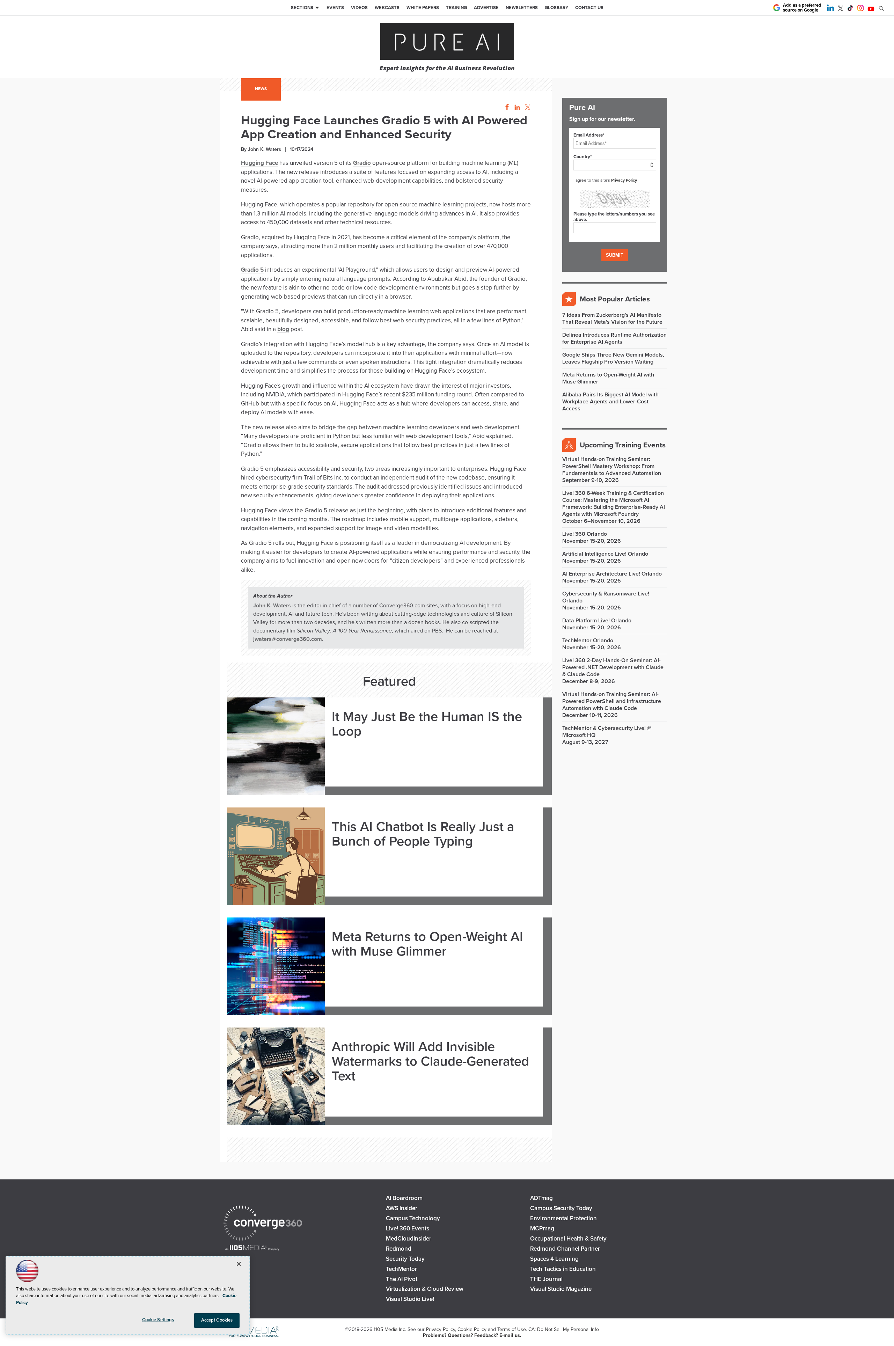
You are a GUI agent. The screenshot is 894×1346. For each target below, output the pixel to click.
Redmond (398, 1248)
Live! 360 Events (407, 1228)
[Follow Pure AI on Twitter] (840, 9)
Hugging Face (259, 163)
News (261, 88)
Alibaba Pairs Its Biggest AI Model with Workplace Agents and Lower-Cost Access (610, 401)
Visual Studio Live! (410, 1299)
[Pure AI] (447, 42)
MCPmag (542, 1228)
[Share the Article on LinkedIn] (516, 107)
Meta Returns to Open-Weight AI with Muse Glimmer (427, 944)
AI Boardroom (404, 1198)
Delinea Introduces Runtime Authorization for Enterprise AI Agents (614, 338)
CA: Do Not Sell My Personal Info (563, 1329)
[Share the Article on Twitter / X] (527, 107)
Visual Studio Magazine (561, 1289)
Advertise (486, 7)
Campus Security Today (561, 1208)
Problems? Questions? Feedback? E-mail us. (472, 1335)
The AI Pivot (401, 1279)
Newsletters (522, 7)
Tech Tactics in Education (563, 1269)
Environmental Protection (563, 1218)
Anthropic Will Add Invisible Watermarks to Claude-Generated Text (430, 1061)
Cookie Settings (158, 1320)
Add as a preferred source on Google (802, 8)
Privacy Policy (624, 180)
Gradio (362, 163)
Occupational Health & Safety (568, 1238)
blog (283, 329)
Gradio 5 (252, 269)
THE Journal (546, 1279)
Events (335, 7)
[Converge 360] (263, 1224)
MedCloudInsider (408, 1238)
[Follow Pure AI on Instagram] (860, 9)
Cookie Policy (471, 1329)
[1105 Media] (252, 1248)
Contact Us (589, 7)
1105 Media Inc (389, 1329)
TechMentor (401, 1269)
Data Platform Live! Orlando (596, 620)
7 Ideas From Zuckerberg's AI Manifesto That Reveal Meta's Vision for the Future (612, 318)
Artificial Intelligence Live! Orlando (605, 553)
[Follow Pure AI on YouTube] (870, 9)
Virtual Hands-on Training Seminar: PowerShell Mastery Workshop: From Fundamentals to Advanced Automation (611, 466)
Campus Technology (413, 1218)
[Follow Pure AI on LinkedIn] (830, 9)
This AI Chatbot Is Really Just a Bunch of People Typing (423, 834)
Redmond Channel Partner (565, 1248)
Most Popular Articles (615, 299)
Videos (359, 7)
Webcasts (387, 7)
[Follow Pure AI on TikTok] (850, 9)
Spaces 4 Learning (554, 1259)
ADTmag (541, 1198)
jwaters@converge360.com (287, 639)
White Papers (422, 7)
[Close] (239, 1264)
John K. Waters (272, 605)
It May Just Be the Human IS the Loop (427, 724)
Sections (302, 7)
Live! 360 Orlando (584, 534)
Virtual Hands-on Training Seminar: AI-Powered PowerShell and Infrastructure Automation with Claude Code (611, 701)
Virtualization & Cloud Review (424, 1289)
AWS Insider (401, 1208)
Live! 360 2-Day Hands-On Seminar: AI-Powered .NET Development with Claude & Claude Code (613, 667)
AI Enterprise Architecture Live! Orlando (612, 573)
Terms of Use (511, 1329)
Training (456, 7)
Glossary (556, 7)
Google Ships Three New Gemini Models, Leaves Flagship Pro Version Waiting (613, 358)
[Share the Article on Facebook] (505, 107)
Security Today (405, 1259)
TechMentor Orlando (587, 640)
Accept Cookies (217, 1320)
